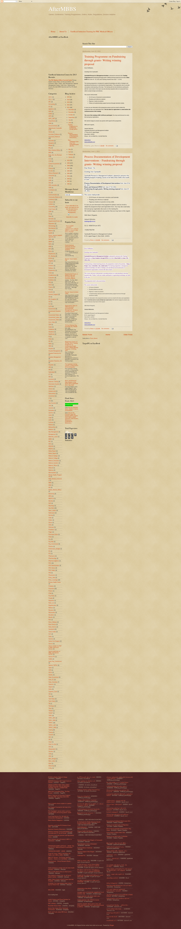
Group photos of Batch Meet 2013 (116, 832)
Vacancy (51, 751)
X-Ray (50, 768)
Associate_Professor (54, 136)
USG (50, 746)
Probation (51, 586)
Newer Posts (87, 335)
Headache (51, 331)
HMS (50, 346)
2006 (68, 171)
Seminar (51, 639)
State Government (54, 677)
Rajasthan (51, 600)
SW (50, 694)
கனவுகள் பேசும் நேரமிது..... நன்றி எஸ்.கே (117, 905)
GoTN (50, 306)
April (69, 152)
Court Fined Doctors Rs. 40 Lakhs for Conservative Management (58, 817)
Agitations (51, 109)
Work (50, 763)
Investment (52, 396)
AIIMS (50, 113)
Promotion (51, 588)
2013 (68, 102)
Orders (50, 520)
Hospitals (51, 365)
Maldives (51, 429)
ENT (50, 263)
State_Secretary (53, 682)
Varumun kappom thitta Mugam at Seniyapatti (89, 840)
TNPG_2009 (52, 720)
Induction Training (53, 381)
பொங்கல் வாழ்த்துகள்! (112, 812)
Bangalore (51, 143)
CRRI (50, 211)
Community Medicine (54, 197)
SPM (50, 670)
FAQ (50, 282)
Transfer (51, 734)
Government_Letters (54, 317)
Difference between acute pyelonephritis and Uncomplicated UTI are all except (60, 832)
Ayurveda (51, 140)
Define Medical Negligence (55, 820)
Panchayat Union (53, 534)
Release (51, 607)
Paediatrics (52, 529)
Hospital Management (54, 351)
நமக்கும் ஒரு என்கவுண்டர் (113, 912)
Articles (51, 132)
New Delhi (51, 508)
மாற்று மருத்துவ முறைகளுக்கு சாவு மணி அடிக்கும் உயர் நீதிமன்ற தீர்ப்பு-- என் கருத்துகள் (119, 869)
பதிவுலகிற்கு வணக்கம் (112, 878)
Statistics (51, 684)
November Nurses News (54, 905)
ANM (50, 123)
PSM (50, 593)
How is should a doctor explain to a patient (59, 803)
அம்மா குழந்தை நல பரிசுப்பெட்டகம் (86, 781)
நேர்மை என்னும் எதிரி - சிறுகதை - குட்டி (117, 850)
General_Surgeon (53, 294)
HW (50, 369)
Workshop (51, 766)
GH (49, 296)
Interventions (52, 393)
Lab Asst (51, 412)
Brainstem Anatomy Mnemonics (57, 829)
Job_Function (52, 403)
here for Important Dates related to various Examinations (71, 409)
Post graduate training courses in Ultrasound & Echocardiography (71, 365)
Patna (50, 537)
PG (49, 551)
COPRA (51, 204)
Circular (51, 171)
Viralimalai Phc (81, 855)
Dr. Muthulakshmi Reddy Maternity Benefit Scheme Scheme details (88, 822)
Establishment (52, 275)
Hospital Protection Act (55, 353)
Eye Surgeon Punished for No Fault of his (59, 807)
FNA (50, 289)
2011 (68, 107)
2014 (68, 99)
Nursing (51, 515)
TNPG (50, 715)
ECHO (50, 258)
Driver (50, 251)
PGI (50, 553)
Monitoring (51, 493)
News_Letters (52, 510)
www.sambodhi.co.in (89, 142)
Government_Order (54, 319)
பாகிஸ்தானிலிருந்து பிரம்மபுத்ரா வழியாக (117, 786)
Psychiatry (51, 595)
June (69, 122)
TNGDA (51, 710)
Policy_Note (52, 577)
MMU (50, 482)
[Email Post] (116, 145)
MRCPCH (51, 498)
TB (49, 703)
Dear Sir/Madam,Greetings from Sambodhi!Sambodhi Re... (73, 143)
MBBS (50, 439)
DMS (50, 244)
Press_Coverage (53, 580)
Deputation (51, 223)
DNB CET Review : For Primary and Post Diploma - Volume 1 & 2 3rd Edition (59, 858)
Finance (51, 287)
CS (49, 214)
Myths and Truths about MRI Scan (57, 912)
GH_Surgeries (52, 299)
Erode (50, 273)
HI (49, 336)
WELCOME (51, 890)
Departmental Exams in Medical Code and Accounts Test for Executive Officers (71, 276)
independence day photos (84, 888)
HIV (50, 341)
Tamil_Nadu (52, 701)
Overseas (51, 527)
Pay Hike (51, 541)
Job (50, 400)
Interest (51, 389)
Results (51, 617)
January (70, 157)
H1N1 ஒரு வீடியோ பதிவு (83, 860)
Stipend (51, 687)
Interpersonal (52, 391)
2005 (68, 173)
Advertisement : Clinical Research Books (59, 861)
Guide (50, 327)
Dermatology (52, 226)
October (70, 115)
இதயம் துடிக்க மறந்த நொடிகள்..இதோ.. (117, 843)
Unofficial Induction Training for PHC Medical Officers (91, 31)
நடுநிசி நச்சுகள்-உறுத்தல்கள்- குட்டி (115, 847)
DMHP (50, 241)
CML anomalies (53, 185)
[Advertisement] (83, 22)
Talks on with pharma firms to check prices (60, 871)
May (69, 149)
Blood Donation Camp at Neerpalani (87, 844)
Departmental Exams (54, 221)
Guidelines (51, 329)
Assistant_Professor (54, 134)
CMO (50, 187)
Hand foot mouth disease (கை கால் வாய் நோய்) (119, 885)
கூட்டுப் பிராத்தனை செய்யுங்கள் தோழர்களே (88, 809)
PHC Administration (54, 565)
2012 (68, 105)
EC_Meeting (52, 256)
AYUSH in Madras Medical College (57, 777)
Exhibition (51, 280)
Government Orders (54, 315)
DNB (50, 246)
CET (50, 166)
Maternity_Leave (53, 436)
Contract (51, 202)
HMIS (50, 343)
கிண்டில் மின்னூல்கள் (112, 883)
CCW (50, 161)
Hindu (50, 339)
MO (50, 487)
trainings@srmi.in (89, 221)
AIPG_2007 (52, 118)
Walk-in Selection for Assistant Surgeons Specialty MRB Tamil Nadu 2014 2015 (59, 796)
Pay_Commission (53, 544)
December (71, 109)
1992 (68, 184)
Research (51, 610)
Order (50, 517)
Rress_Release (53, 622)
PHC (50, 563)
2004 (68, 176)
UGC (50, 737)
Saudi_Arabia (52, 631)
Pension (51, 546)
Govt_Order (52, 322)
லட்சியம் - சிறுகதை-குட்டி (113, 858)
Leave (50, 415)
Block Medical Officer (54, 150)
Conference (52, 199)
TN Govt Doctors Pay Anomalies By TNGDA (71, 325)
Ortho (50, 525)
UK (49, 739)
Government (52, 308)
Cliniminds (51, 175)
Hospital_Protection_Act (55, 361)
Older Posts (128, 335)
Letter (50, 420)
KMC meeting (52, 903)
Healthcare (51, 334)
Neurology (51, 505)
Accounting (52, 104)
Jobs (50, 405)
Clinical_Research (53, 173)
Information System (54, 384)
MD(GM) (51, 446)
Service (51, 643)
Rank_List (51, 603)
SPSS (50, 672)
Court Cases (52, 209)
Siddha (50, 659)
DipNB (50, 233)
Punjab (50, 598)
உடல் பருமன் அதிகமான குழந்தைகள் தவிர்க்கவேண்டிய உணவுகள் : (116, 890)
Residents (51, 615)
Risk (50, 619)
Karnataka (51, 410)
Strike (50, 689)
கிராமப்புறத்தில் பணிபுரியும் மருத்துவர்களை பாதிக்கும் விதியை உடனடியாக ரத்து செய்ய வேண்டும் (71, 228)
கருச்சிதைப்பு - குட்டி (112, 854)
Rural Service (52, 624)
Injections (51, 386)
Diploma (51, 230)
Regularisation (52, 605)
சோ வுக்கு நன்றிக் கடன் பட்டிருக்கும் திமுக (117, 782)
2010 (68, 160)
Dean (50, 216)
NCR (50, 503)
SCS (50, 634)
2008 (68, 165)
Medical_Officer (53, 465)
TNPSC (51, 722)
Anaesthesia (52, 121)
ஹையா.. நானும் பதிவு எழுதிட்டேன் (115, 874)
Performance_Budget (54, 548)
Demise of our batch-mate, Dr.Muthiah (117, 836)
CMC (50, 178)
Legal (50, 417)
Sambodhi (51, 629)
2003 (68, 178)
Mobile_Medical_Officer (55, 490)
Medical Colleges (53, 456)
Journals (51, 408)
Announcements (53, 125)
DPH (50, 249)
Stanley (51, 674)
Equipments (52, 270)
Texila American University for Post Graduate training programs (70, 247)
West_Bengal (52, 758)
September (71, 117)
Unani (50, 742)
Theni (50, 708)
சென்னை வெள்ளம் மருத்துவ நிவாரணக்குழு (88, 789)
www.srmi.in (87, 140)
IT (49, 398)
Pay (50, 539)
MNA (50, 485)
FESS (50, 285)
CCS (50, 159)
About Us (63, 31)
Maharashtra (52, 427)
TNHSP (51, 713)
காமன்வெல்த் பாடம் (111, 920)
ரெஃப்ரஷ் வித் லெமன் (112, 916)
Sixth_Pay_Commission (55, 661)
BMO (50, 152)
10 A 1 (50, 97)
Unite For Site (52, 744)
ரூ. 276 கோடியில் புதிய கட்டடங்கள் (86, 777)
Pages (50, 532)
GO (49, 301)
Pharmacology (52, 558)
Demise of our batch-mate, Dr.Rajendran (117, 825)
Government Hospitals (55, 311)
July (69, 120)
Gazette (51, 292)
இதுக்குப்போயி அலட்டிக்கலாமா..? (86, 813)
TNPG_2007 (52, 718)
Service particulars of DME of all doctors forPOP (54, 653)
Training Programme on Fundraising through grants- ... (73, 127)
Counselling (52, 206)
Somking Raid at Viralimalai (84, 848)
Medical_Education (54, 460)
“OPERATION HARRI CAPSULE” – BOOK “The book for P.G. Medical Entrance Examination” (61, 846)
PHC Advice (52, 568)
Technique (51, 706)
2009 (68, 163)
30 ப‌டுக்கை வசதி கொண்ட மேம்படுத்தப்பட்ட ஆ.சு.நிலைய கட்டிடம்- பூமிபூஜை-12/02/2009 (88, 870)
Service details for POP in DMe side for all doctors (55, 647)
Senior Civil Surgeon (54, 641)
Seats (50, 636)
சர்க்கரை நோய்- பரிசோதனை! (114, 804)
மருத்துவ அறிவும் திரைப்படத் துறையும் (86, 800)
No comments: (110, 145)
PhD (50, 572)
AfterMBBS (62, 8)
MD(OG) (51, 448)
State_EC (51, 679)
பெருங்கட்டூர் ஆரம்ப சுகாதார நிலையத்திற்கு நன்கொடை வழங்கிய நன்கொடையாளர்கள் (88, 865)
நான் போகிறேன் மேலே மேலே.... (115, 909)
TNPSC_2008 (52, 727)
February (71, 154)
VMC (50, 756)
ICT (50, 374)
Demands (51, 218)
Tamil (50, 696)
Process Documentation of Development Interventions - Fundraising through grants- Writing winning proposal (107, 160)
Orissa (50, 522)
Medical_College (53, 458)
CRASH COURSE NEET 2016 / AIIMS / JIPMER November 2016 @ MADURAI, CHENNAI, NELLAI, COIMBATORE (59, 786)
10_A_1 (51, 99)
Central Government (54, 163)
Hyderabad (51, 372)
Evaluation (51, 277)
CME (50, 180)
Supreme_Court (53, 691)
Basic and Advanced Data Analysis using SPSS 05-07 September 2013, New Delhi (71, 383)
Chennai (51, 168)
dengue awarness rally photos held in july (88, 896)
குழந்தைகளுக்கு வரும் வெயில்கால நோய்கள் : (118, 898)
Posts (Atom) (93, 338)
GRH (50, 324)
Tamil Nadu (52, 699)
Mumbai (51, 501)
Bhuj (50, 148)
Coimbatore (52, 190)
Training (51, 730)
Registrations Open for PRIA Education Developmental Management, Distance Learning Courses (71, 308)
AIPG (50, 116)
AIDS (50, 111)
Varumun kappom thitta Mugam (85, 851)
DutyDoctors (52, 253)
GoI (50, 304)
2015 (68, 97)
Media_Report (52, 453)
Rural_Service (52, 627)
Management (52, 434)
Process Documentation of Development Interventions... (73, 135)
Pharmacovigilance (54, 561)
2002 (68, 181)
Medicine (51, 470)
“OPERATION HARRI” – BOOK (56, 851)
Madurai (51, 424)
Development (52, 228)
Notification (52, 513)
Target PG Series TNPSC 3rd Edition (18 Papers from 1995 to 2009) (59, 854)
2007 (68, 168)
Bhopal (50, 145)
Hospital (51, 348)
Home (53, 31)
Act (49, 106)
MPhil (50, 496)
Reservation (52, 612)
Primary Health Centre (55, 582)
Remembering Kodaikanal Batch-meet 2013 (118, 821)
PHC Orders (52, 570)
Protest (51, 591)
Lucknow (51, 422)
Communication (53, 194)
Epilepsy (51, 268)
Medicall (51, 468)
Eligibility (51, 261)
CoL (50, 192)
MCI (50, 441)
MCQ (50, 444)
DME (50, 239)
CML (50, 182)
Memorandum (52, 472)
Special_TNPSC (53, 665)
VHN (50, 754)
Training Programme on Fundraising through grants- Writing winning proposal (105, 60)
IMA (50, 376)
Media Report (52, 451)
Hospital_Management (55, 357)
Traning (51, 732)
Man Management (53, 432)
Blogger (112, 925)
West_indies (52, 761)
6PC (50, 102)
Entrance (51, 265)
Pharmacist (52, 556)
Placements (52, 575)
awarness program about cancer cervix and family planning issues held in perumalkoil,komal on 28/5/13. (90, 905)
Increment (51, 379)
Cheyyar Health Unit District (84, 831)
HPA (50, 367)
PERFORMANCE (82, 827)
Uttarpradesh (52, 749)
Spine (50, 667)
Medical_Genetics (53, 463)
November (71, 112)
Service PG (52, 656)
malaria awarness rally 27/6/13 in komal (88, 900)
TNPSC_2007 (52, 725)
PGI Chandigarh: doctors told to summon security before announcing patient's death (59, 811)
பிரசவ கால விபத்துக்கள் (83, 796)
